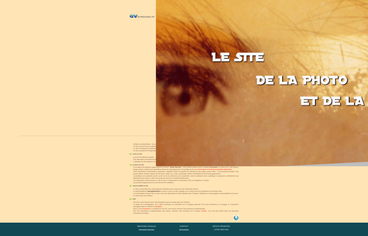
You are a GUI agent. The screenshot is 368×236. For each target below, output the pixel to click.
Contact (203, 211)
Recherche (147, 209)
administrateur (184, 229)
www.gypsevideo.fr (175, 169)
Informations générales (146, 229)
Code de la (212, 169)
